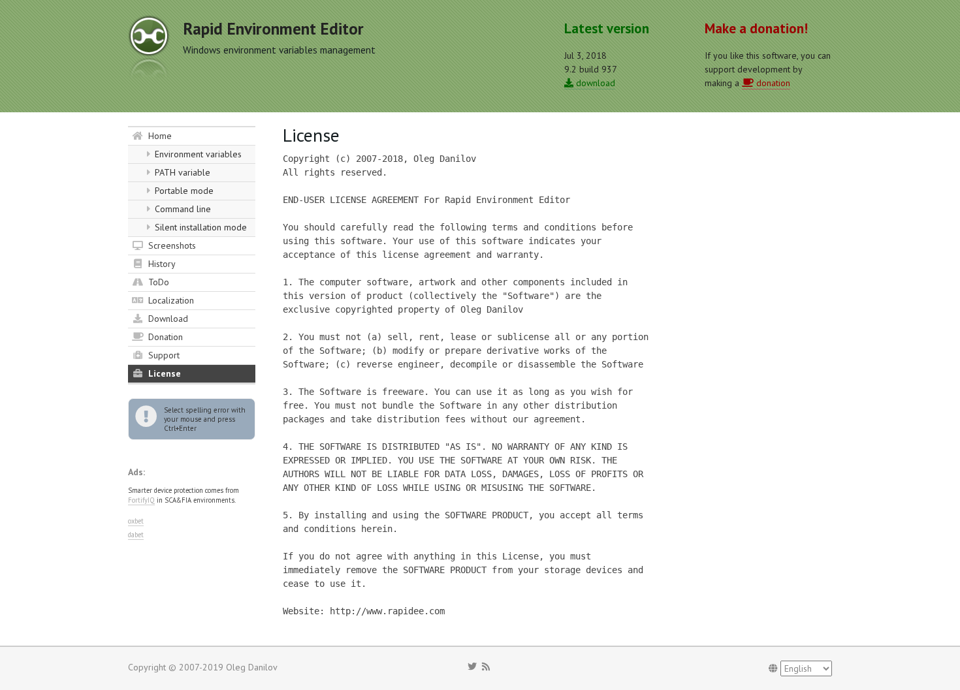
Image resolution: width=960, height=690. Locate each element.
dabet (136, 534)
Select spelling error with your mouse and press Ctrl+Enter (205, 419)
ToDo (157, 282)
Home (159, 136)
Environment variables (197, 154)
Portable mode (183, 190)
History (161, 264)
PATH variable (181, 172)
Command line (181, 209)
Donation (164, 337)
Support (163, 355)
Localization (170, 300)
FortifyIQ (141, 500)
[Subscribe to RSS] (486, 666)
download (594, 83)
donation (772, 83)
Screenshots (171, 245)
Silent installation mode (199, 227)
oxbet (136, 520)
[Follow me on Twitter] (472, 666)
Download (167, 318)
